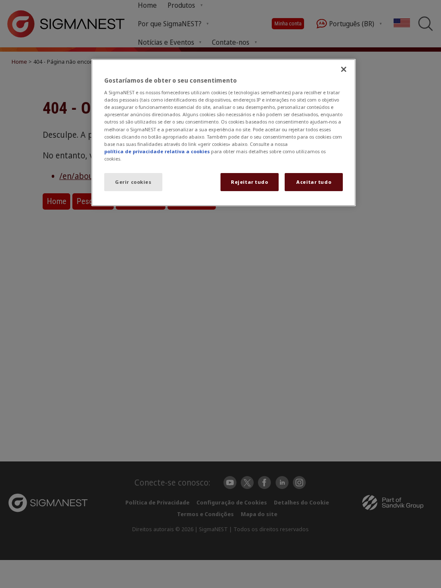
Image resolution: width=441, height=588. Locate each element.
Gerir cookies (133, 182)
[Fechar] (343, 69)
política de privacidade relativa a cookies (157, 151)
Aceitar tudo (313, 182)
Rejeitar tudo (249, 182)
